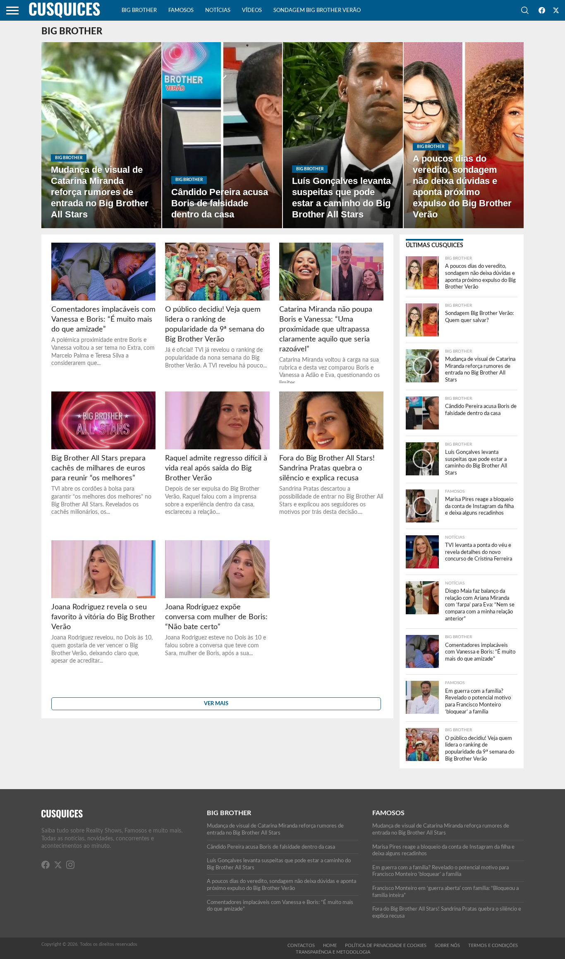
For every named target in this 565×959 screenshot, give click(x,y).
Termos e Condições (493, 945)
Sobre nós (447, 945)
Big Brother (139, 10)
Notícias (217, 10)
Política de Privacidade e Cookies (385, 945)
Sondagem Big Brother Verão (317, 10)
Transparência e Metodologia (333, 952)
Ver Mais (216, 703)
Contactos (301, 945)
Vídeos (252, 10)
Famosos (181, 10)
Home (330, 945)
